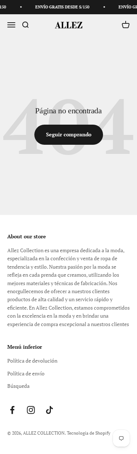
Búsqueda (18, 385)
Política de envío (26, 373)
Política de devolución (32, 360)
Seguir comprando (68, 134)
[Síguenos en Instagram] (31, 410)
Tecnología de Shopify (88, 433)
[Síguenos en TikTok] (49, 410)
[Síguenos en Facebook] (12, 410)
